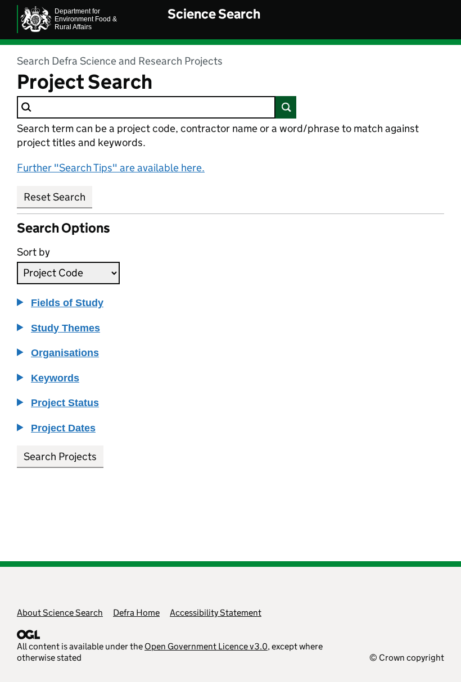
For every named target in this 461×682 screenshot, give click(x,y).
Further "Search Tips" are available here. (111, 167)
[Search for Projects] (285, 107)
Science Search (214, 14)
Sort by (33, 251)
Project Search (84, 82)
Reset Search (54, 196)
